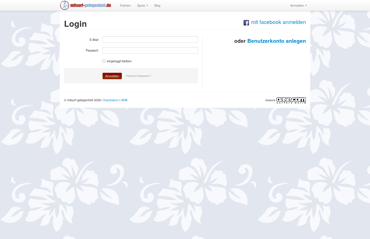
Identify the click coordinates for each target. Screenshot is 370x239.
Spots (141, 5)
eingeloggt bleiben (119, 61)
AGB (124, 100)
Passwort (92, 50)
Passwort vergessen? (138, 75)
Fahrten (125, 5)
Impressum (111, 100)
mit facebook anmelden (278, 21)
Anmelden (297, 5)
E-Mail (94, 39)
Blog (157, 5)
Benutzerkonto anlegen (276, 41)
